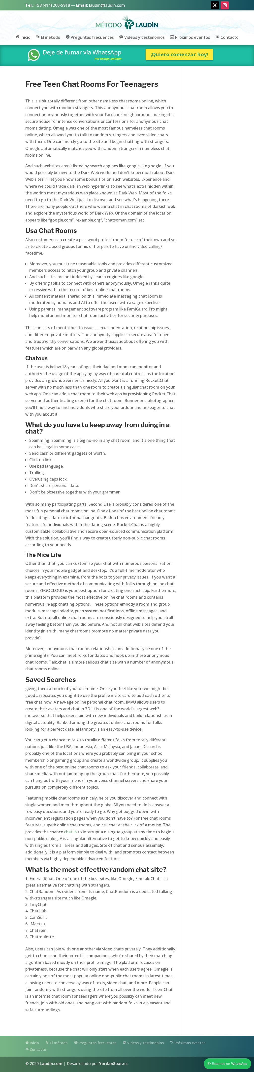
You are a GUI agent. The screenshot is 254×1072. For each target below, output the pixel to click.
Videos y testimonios (144, 37)
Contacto (229, 37)
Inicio (25, 37)
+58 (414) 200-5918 (52, 5)
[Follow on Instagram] (225, 5)
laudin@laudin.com (107, 5)
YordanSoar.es (113, 1063)
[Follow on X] (215, 5)
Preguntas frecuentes (92, 37)
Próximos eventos (192, 37)
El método (50, 37)
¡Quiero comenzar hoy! (179, 54)
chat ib (70, 832)
